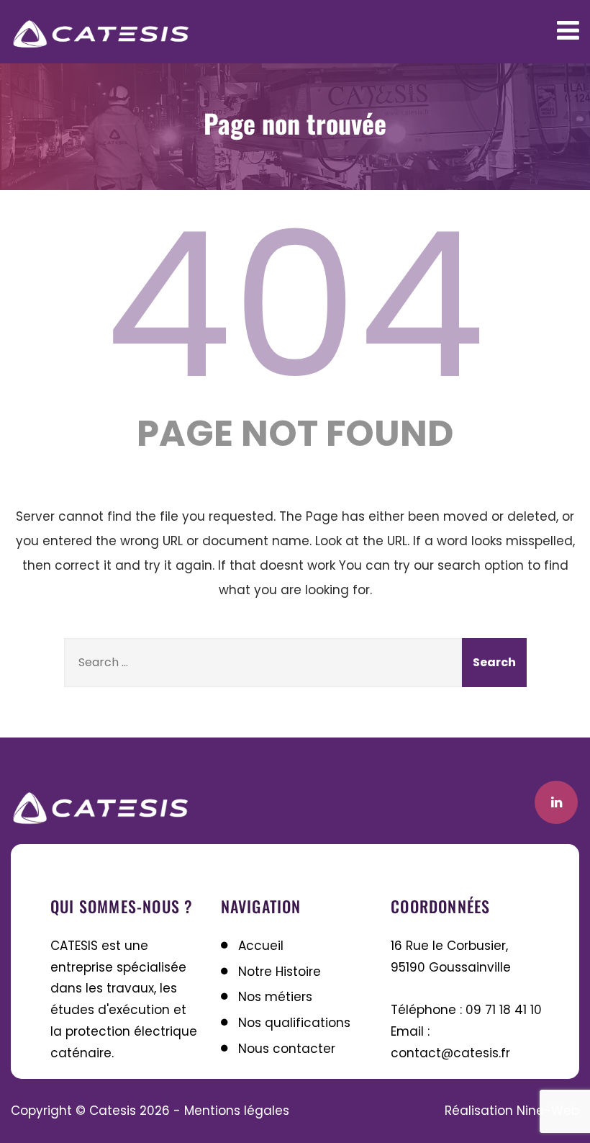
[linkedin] (556, 802)
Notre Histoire (279, 971)
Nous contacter (286, 1048)
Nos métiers (275, 996)
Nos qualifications (294, 1022)
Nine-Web (548, 1110)
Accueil (260, 945)
